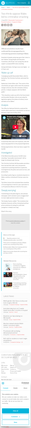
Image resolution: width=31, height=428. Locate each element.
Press (2, 371)
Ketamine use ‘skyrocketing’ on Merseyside (12, 317)
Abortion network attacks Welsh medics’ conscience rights (13, 324)
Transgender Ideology (14, 304)
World (16, 312)
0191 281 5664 (7, 379)
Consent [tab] (5, 388)
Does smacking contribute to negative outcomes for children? (19, 265)
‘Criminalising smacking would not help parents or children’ (19, 284)
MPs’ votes (4, 367)
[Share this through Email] (8, 25)
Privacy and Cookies (15, 371)
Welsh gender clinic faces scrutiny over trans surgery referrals (15, 302)
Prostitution (13, 334)
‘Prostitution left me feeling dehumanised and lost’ (11, 332)
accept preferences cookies (16, 221)
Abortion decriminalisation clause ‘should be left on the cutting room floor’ (20, 275)
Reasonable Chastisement (15, 20)
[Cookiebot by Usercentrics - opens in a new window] (22, 383)
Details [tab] (15, 388)
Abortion (11, 312)
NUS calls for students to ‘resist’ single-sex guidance (15, 339)
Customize (14, 416)
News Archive (5, 369)
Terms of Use (13, 373)
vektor (7, 426)
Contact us (13, 369)
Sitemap (3, 373)
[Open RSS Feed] (11, 25)
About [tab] (25, 388)
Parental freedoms (6, 22)
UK (22, 342)
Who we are (4, 365)
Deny (15, 422)
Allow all (15, 411)
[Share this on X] (2, 25)
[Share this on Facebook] (5, 25)
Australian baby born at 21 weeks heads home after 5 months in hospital (15, 309)
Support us (13, 367)
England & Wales (16, 22)
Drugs (10, 319)
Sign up (12, 365)
